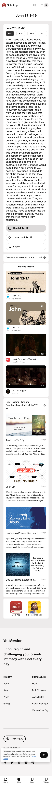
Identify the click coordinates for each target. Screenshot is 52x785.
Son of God (16, 393)
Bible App (16, 615)
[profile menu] (44, 5)
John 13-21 (19, 327)
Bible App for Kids (34, 615)
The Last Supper (21, 390)
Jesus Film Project (18, 362)
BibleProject (16, 299)
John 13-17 (19, 295)
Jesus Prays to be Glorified (26, 359)
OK (43, 755)
